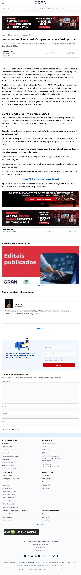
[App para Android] (36, 556)
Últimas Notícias (12, 35)
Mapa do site (40, 550)
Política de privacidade (40, 544)
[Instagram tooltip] (43, 556)
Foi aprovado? (51, 465)
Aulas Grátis (46, 485)
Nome (4, 406)
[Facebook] (50, 556)
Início (3, 35)
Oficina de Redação (8, 504)
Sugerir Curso (46, 488)
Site (3, 421)
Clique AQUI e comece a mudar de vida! (40, 179)
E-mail (4, 413)
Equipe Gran (8, 51)
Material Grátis (47, 479)
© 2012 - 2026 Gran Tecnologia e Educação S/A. (40, 541)
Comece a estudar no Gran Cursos (40, 199)
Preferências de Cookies (10, 469)
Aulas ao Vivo (46, 482)
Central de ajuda (49, 443)
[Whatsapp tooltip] (46, 556)
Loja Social (5, 453)
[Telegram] (57, 556)
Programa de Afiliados (9, 462)
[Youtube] (39, 556)
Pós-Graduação (7, 488)
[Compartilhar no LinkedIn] (72, 53)
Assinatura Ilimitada (8, 475)
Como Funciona (7, 446)
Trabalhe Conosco (8, 465)
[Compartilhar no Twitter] (69, 53)
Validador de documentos (10, 456)
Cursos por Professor (9, 501)
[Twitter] (54, 556)
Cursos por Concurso (9, 491)
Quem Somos (6, 443)
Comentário (6, 381)
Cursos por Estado (8, 497)
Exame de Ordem (7, 482)
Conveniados (6, 459)
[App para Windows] (25, 556)
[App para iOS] (32, 556)
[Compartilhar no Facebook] (67, 53)
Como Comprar (7, 450)
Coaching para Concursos (10, 479)
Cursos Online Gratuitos (10, 507)
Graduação (5, 485)
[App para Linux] (28, 556)
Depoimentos (46, 475)
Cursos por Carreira (8, 494)
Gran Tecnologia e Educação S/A (31, 562)
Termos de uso (40, 547)
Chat (45, 446)
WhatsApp (47, 450)
